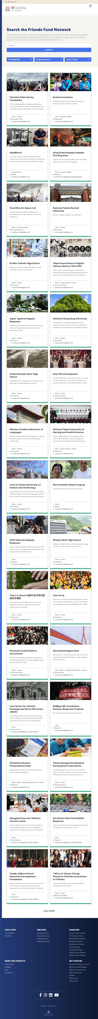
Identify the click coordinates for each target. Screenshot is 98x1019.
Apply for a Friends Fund (77, 970)
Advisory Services (43, 933)
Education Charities (75, 941)
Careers (71, 975)
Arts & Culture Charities (77, 933)
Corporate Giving (43, 936)
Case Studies (9, 964)
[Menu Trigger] (90, 5)
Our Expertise (9, 933)
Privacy (47, 1015)
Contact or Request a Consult (79, 964)
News (7, 970)
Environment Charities (76, 944)
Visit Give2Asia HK (10, 2)
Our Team (8, 936)
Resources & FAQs (75, 973)
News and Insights (15, 961)
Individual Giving (42, 939)
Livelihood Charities (75, 950)
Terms (51, 1015)
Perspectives (9, 973)
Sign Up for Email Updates (78, 967)
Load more (49, 911)
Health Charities (74, 947)
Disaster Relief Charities (77, 939)
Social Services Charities (77, 953)
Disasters (8, 967)
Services (41, 930)
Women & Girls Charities (77, 955)
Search (49, 50)
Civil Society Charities (76, 936)
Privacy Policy (73, 978)
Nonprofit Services (43, 941)
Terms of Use (73, 981)
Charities (74, 930)
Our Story (10, 930)
